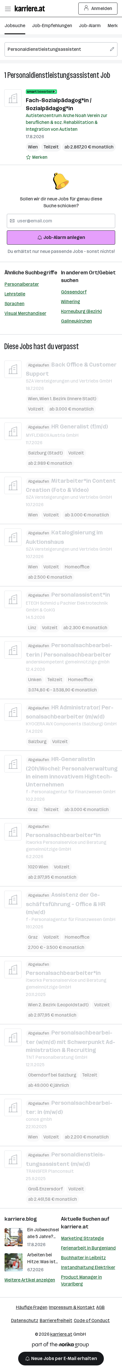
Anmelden (101, 8)
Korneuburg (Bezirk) (81, 311)
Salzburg (37, 741)
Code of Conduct (92, 1320)
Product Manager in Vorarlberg (81, 1280)
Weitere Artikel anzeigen (30, 1280)
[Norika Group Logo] (60, 1346)
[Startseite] (31, 8)
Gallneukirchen (76, 321)
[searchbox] (61, 49)
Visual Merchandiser (25, 313)
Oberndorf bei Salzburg (52, 1075)
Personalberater (22, 284)
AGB (100, 1307)
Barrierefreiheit (56, 1320)
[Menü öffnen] (7, 8)
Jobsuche (15, 25)
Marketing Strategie (82, 1238)
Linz (32, 627)
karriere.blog (21, 1219)
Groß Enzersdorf (45, 1189)
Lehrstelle (15, 294)
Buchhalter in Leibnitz (83, 1257)
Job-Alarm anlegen (64, 237)
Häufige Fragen (31, 1307)
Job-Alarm (90, 25)
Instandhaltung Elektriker (88, 1267)
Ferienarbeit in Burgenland (88, 1248)
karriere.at (75, 1227)
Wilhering (70, 301)
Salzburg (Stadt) (45, 453)
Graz (33, 809)
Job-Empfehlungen (52, 25)
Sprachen (14, 303)
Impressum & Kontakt (72, 1307)
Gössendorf (74, 292)
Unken (34, 679)
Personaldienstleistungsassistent (53, 75)
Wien (33, 147)
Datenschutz (24, 1320)
